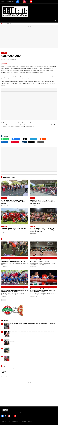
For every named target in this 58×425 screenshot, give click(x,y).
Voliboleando (4, 63)
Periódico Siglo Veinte (24, 423)
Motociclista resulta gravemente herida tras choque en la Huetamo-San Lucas (32, 348)
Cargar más (4, 300)
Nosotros (4, 421)
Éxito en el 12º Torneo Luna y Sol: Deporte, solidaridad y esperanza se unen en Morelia (13, 260)
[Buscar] (55, 20)
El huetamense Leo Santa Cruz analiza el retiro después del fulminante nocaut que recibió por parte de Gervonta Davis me (42, 290)
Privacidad (30, 421)
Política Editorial (16, 421)
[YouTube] (31, 1)
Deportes (4, 52)
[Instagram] (24, 1)
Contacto (9, 421)
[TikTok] (28, 1)
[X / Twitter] (21, 1)
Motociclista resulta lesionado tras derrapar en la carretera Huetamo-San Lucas (33, 356)
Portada (2, 23)
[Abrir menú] (2, 20)
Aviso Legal (24, 421)
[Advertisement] (29, 38)
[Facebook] (17, 1)
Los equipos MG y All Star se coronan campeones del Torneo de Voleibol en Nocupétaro (43, 260)
